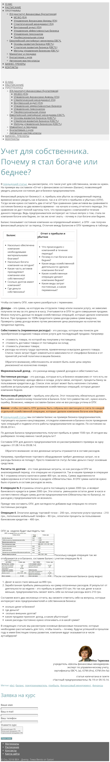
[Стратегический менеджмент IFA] (12, 733)
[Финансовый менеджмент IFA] (12, 731)
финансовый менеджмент (75, 685)
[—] (12, 727)
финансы (97, 685)
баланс (20, 685)
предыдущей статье (15, 184)
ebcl (12, 685)
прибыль (53, 685)
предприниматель (36, 685)
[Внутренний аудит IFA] (12, 729)
